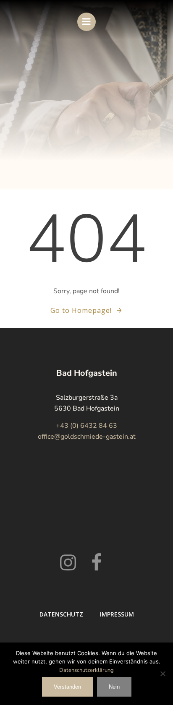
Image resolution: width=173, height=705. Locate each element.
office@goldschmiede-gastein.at (87, 436)
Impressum (117, 614)
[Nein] (162, 673)
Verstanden (67, 687)
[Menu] (86, 22)
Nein (114, 687)
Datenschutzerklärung (86, 670)
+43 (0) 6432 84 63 (86, 425)
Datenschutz (61, 614)
